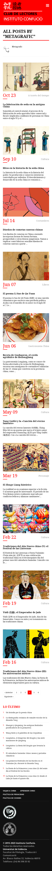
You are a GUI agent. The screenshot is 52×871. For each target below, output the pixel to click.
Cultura (45, 159)
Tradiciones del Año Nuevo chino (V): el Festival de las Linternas (25, 547)
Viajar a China (9, 791)
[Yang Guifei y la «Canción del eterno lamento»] (26, 393)
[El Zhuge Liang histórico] (26, 457)
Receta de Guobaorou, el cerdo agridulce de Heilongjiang (20, 356)
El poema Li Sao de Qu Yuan (19, 293)
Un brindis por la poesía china (19, 712)
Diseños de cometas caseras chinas (23, 229)
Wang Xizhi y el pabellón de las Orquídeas (24, 733)
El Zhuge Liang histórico (17, 484)
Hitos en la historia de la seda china (23, 168)
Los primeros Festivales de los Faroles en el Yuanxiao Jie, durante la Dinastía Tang (24, 762)
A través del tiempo (38, 95)
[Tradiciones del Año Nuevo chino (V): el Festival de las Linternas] (26, 518)
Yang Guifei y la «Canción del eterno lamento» (24, 422)
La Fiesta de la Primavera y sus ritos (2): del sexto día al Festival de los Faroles (26, 769)
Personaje (44, 475)
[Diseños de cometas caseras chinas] (26, 202)
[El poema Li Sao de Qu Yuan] (26, 266)
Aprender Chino (27, 791)
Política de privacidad (13, 794)
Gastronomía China (38, 346)
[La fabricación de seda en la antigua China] (26, 77)
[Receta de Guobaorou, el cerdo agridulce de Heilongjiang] (26, 327)
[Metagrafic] (6, 49)
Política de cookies (12, 798)
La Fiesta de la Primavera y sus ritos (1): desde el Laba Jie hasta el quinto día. (26, 777)
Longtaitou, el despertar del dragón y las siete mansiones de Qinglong (25, 739)
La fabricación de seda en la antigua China (24, 105)
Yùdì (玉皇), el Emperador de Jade (22, 612)
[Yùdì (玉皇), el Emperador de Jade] (26, 584)
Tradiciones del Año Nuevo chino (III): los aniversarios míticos (25, 672)
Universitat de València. (15, 849)
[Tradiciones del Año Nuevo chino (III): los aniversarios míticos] (26, 643)
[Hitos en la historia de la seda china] (26, 140)
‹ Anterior (8, 692)
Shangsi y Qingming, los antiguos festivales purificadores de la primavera (24, 726)
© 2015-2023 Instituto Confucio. (19, 843)
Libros (45, 284)
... (22, 118)
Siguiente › (9, 696)
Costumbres (42, 220)
